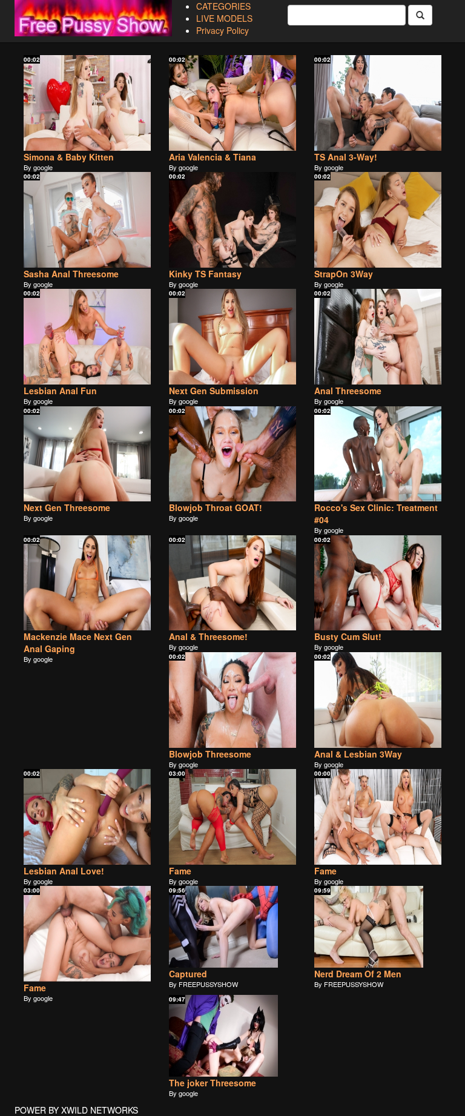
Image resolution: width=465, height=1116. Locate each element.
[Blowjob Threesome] (232, 700)
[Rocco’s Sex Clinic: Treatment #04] (377, 454)
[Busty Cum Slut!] (377, 583)
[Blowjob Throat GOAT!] (232, 454)
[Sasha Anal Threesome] (87, 220)
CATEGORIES (223, 6)
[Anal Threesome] (377, 337)
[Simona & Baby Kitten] (87, 103)
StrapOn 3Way (343, 274)
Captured (188, 974)
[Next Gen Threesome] (87, 454)
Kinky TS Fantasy (205, 274)
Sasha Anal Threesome (71, 274)
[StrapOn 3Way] (377, 220)
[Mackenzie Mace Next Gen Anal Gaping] (87, 583)
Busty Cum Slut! (347, 636)
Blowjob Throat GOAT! (215, 507)
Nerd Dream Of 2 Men (357, 974)
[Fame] (232, 817)
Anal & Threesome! (208, 636)
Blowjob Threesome (210, 754)
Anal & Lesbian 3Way (358, 754)
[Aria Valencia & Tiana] (232, 103)
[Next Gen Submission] (232, 337)
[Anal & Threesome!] (232, 583)
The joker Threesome (212, 1083)
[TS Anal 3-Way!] (377, 103)
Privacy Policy (222, 30)
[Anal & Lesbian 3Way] (377, 700)
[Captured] (232, 927)
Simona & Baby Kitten (69, 157)
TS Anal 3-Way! (345, 157)
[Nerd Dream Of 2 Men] (377, 927)
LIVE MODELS (224, 18)
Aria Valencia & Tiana (212, 157)
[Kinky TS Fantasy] (232, 220)
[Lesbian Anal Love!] (87, 817)
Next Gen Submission (214, 391)
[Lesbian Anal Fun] (87, 337)
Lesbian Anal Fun (60, 391)
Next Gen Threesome (67, 507)
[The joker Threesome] (232, 1036)
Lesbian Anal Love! (64, 871)
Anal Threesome (347, 391)
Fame (180, 871)
